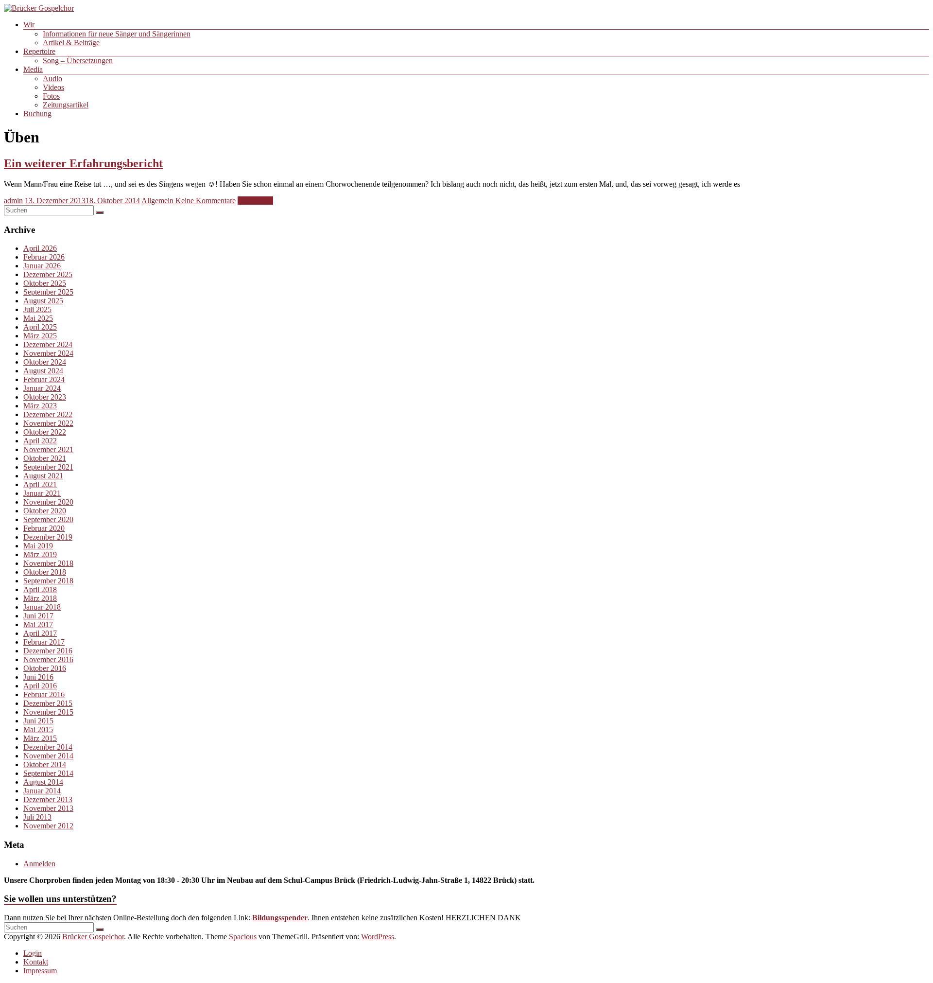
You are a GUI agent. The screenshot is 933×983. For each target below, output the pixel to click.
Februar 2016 (44, 694)
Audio (52, 78)
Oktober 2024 (44, 362)
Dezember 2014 (47, 747)
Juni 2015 (38, 721)
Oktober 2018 (44, 572)
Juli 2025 (37, 309)
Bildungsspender (280, 917)
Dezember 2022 (47, 414)
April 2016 (40, 686)
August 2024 (43, 371)
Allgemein (157, 200)
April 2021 (40, 484)
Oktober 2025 (44, 283)
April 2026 (40, 248)
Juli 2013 (37, 817)
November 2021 (48, 449)
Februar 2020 (44, 528)
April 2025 (40, 327)
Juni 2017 (38, 616)
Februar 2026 (44, 257)
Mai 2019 (38, 546)
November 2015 (48, 712)
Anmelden (39, 864)
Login (32, 953)
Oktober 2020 (44, 511)
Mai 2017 (38, 624)
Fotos (51, 96)
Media (33, 69)
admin (13, 200)
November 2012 (48, 826)
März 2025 (40, 336)
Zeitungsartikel (65, 105)
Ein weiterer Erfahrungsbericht (83, 163)
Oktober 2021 (44, 458)
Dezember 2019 (47, 537)
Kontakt (35, 962)
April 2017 (40, 633)
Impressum (40, 970)
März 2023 (40, 406)
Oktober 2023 (44, 397)
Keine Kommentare (205, 200)
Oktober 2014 (44, 764)
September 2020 (48, 519)
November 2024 (48, 353)
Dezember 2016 (47, 651)
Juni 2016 (38, 677)
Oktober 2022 (44, 432)
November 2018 (48, 563)
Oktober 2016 (44, 668)
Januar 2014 (42, 791)
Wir (29, 24)
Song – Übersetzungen (78, 60)
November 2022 (48, 423)
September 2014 (48, 773)
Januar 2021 (42, 493)
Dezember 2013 (47, 799)
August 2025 (43, 301)
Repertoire (39, 51)
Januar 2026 (42, 266)
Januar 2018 (42, 607)
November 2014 (48, 756)
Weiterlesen (255, 200)
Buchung (37, 113)
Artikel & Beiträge (71, 42)
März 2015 (40, 738)
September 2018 (48, 581)
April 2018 (40, 589)
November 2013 (48, 808)
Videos (53, 87)
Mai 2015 (38, 729)
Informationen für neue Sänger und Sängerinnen (116, 34)
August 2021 (43, 476)
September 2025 (48, 292)
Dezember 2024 (47, 344)
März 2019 (40, 554)
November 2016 (48, 659)
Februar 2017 (44, 642)
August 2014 (43, 782)
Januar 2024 (42, 388)
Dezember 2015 (47, 703)
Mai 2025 (38, 318)
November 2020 (48, 502)
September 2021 (48, 467)
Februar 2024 (44, 379)
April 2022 (40, 441)
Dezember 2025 (47, 274)
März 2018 (40, 598)
